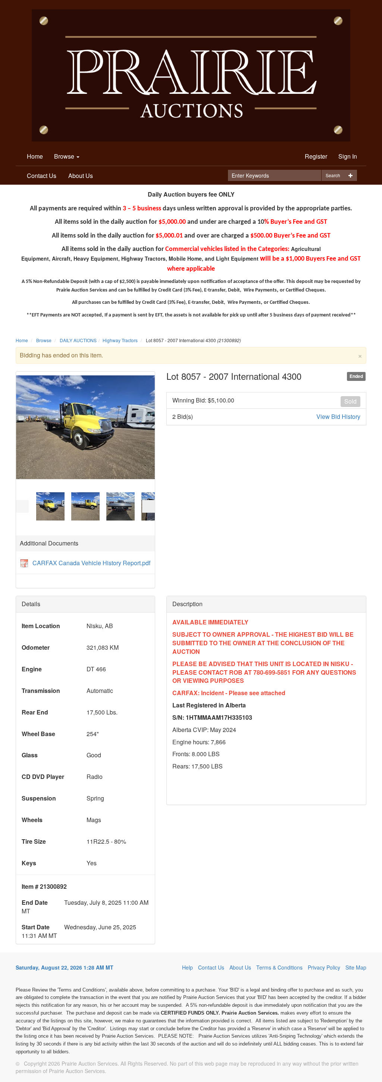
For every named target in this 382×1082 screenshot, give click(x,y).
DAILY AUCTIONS (78, 340)
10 (72, 523)
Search (333, 175)
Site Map (355, 967)
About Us (80, 175)
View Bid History (338, 417)
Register (316, 156)
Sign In (347, 156)
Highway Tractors (120, 340)
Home (35, 156)
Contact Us (41, 175)
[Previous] (22, 506)
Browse (65, 156)
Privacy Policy (324, 967)
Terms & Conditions (279, 967)
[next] (148, 506)
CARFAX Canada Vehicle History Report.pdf (91, 562)
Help (187, 967)
